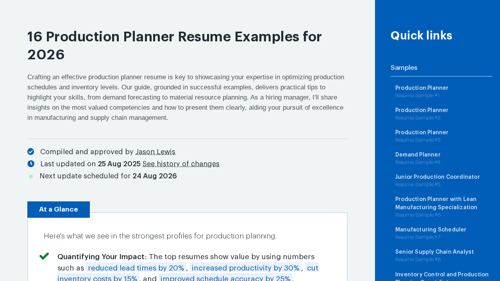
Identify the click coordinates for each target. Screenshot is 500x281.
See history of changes (181, 163)
